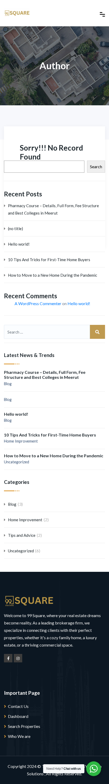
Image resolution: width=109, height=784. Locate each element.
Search (96, 166)
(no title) (15, 228)
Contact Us (18, 706)
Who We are (19, 736)
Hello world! (19, 244)
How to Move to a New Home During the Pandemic (52, 275)
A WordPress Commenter (38, 303)
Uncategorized (16, 462)
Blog (8, 383)
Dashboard (18, 716)
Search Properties (24, 726)
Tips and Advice (21, 535)
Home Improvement (21, 441)
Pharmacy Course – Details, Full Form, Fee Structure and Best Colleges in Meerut (53, 209)
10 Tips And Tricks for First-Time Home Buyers (49, 259)
